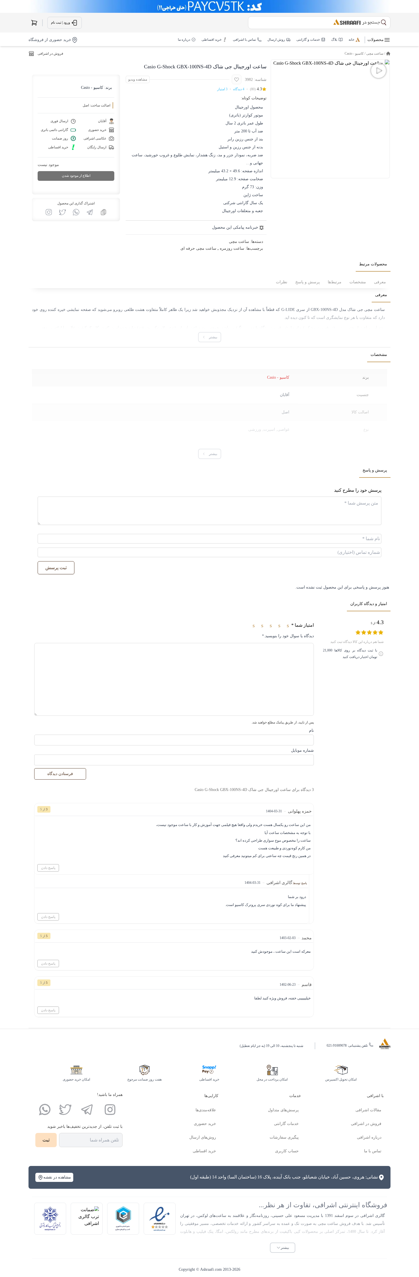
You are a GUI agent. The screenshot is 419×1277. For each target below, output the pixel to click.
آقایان (284, 395)
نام (311, 730)
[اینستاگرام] (110, 1109)
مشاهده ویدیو (137, 79)
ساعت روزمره (232, 248)
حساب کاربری (287, 1151)
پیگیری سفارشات (284, 1137)
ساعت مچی (374, 54)
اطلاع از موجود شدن (76, 176)
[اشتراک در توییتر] (62, 212)
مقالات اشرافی (368, 1110)
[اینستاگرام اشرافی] (49, 212)
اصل (285, 412)
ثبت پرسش (56, 567)
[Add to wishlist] (236, 79)
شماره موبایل (302, 750)
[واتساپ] (44, 1109)
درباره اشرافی (369, 1137)
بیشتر (285, 1248)
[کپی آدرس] (103, 212)
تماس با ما (372, 1151)
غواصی (283, 429)
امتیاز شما (302, 625)
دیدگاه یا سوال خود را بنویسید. (288, 636)
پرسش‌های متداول (283, 1110)
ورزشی (254, 429)
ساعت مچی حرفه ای (198, 248)
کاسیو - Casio (354, 54)
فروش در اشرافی (50, 54)
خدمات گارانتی (286, 1124)
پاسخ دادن (48, 868)
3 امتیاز (222, 89)
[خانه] (388, 53)
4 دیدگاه (238, 89)
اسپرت (269, 429)
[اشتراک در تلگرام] (90, 212)
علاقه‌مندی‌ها (206, 1110)
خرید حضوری (205, 1124)
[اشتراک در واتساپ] (76, 212)
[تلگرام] (87, 1109)
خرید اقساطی (204, 1151)
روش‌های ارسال (202, 1137)
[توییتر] (65, 1109)
